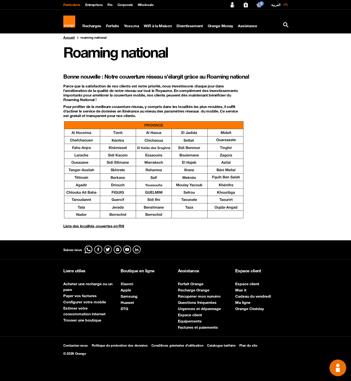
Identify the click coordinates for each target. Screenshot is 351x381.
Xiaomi (127, 283)
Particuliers (71, 5)
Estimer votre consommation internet (84, 311)
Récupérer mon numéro (199, 296)
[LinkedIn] (137, 249)
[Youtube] (127, 249)
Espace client (190, 314)
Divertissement (189, 25)
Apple (126, 290)
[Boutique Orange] (246, 5)
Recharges (91, 25)
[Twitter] (108, 249)
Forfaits (112, 25)
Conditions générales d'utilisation (177, 345)
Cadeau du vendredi (253, 296)
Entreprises (94, 5)
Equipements (190, 321)
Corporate (125, 5)
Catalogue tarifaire (221, 345)
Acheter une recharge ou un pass (87, 286)
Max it (240, 290)
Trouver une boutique (82, 320)
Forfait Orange (190, 283)
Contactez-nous (75, 345)
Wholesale (146, 5)
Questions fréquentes (197, 302)
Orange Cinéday (249, 308)
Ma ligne (242, 302)
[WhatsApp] (88, 249)
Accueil (69, 37)
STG (124, 308)
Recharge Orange (193, 290)
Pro (110, 5)
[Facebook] (98, 249)
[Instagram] (118, 249)
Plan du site (248, 345)
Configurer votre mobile (84, 302)
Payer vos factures (80, 295)
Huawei (127, 302)
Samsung (129, 296)
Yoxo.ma (131, 25)
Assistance (247, 25)
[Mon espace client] (232, 5)
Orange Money (220, 25)
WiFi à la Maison (158, 25)
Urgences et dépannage (199, 308)
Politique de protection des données (120, 345)
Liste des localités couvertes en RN (93, 226)
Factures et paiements (198, 327)
